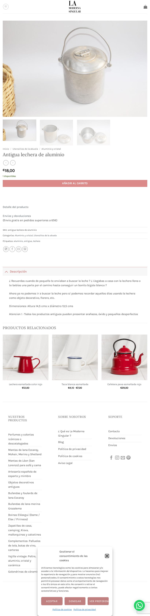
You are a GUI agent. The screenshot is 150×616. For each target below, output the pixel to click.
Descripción (18, 271)
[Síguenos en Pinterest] (128, 458)
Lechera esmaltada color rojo (25, 384)
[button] (107, 556)
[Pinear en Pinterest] (25, 249)
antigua (28, 241)
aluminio (18, 241)
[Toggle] (6, 271)
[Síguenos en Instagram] (117, 458)
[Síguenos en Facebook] (111, 458)
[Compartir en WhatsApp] (6, 249)
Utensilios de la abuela (25, 148)
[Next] (147, 365)
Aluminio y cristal (51, 148)
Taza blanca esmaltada (75, 384)
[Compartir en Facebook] (12, 249)
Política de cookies (62, 609)
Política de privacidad (85, 609)
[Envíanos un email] (122, 458)
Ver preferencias (99, 601)
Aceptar (51, 601)
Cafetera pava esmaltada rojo (124, 384)
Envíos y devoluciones (17, 216)
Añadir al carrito (75, 183)
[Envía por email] (19, 249)
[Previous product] (13, 163)
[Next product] (6, 163)
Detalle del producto (15, 207)
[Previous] (3, 365)
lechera (36, 241)
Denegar (75, 601)
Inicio (6, 148)
